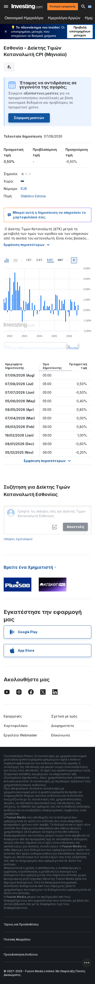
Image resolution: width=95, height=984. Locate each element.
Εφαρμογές (13, 716)
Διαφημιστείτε (62, 726)
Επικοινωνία (60, 735)
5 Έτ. (50, 260)
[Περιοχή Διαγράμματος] (15, 260)
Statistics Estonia (33, 196)
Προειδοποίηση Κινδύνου (21, 954)
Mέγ (60, 260)
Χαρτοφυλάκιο (16, 726)
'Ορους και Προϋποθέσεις (21, 924)
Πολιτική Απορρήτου (17, 939)
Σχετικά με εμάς (64, 716)
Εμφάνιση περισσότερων (24, 245)
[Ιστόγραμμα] (7, 260)
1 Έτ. (29, 260)
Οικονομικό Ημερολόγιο (24, 18)
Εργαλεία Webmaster (20, 735)
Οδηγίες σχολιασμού (18, 539)
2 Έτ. (39, 260)
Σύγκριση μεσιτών (29, 118)
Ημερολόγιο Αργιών (64, 18)
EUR (24, 189)
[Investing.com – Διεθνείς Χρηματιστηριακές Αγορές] (27, 6)
